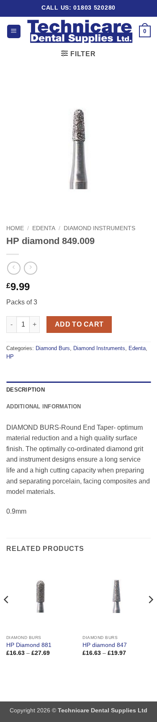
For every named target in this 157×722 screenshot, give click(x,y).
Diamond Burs (53, 348)
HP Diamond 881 (28, 645)
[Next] (150, 616)
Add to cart (79, 324)
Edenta (43, 228)
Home (15, 228)
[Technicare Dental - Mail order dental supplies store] (80, 31)
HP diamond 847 (104, 645)
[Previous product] (30, 268)
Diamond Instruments (99, 228)
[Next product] (13, 268)
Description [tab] (25, 390)
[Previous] (7, 616)
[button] (14, 32)
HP (10, 356)
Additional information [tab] (43, 406)
